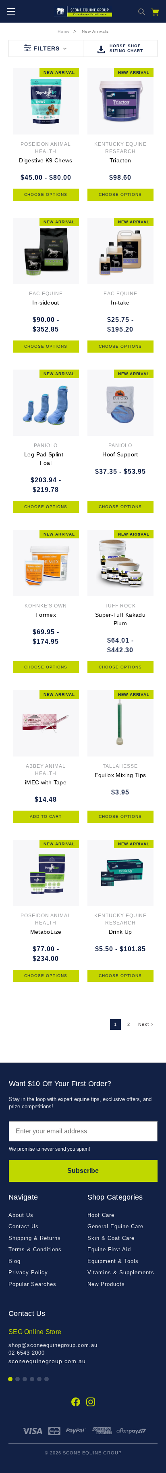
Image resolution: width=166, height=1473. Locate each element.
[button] (45, 48)
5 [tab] (39, 1379)
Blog (14, 1261)
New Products (106, 1284)
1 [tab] (10, 1379)
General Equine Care (115, 1226)
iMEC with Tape (45, 782)
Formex (45, 614)
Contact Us (23, 1226)
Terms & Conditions (35, 1249)
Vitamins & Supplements (120, 1272)
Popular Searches (32, 1284)
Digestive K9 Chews (45, 160)
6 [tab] (47, 1379)
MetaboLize (46, 932)
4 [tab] (32, 1379)
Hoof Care (100, 1215)
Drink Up (120, 932)
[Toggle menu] (11, 11)
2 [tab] (18, 1379)
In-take (120, 302)
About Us (20, 1215)
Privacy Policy (28, 1272)
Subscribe (83, 1170)
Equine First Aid (109, 1249)
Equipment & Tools (113, 1261)
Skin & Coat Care (111, 1238)
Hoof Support (120, 454)
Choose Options (45, 194)
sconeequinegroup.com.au (47, 1361)
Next (146, 1024)
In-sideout (45, 302)
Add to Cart (46, 816)
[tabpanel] (83, 1346)
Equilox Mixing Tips (120, 775)
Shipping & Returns (34, 1238)
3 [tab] (25, 1379)
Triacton (120, 160)
